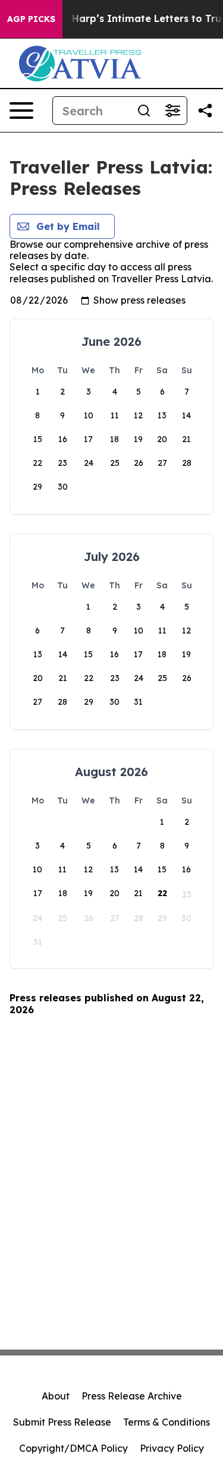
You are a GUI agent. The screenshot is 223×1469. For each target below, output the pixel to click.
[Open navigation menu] (21, 110)
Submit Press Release (62, 1422)
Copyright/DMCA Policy (73, 1448)
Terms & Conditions (166, 1422)
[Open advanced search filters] (172, 110)
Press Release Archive (131, 1396)
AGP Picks (31, 19)
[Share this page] (205, 110)
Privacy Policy (172, 1448)
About (56, 1396)
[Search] (144, 110)
